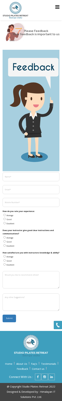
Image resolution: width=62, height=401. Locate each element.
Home (8, 363)
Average (10, 215)
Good (9, 219)
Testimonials (48, 363)
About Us (21, 363)
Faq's (34, 363)
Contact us (38, 368)
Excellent (10, 223)
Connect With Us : (21, 377)
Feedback (22, 368)
